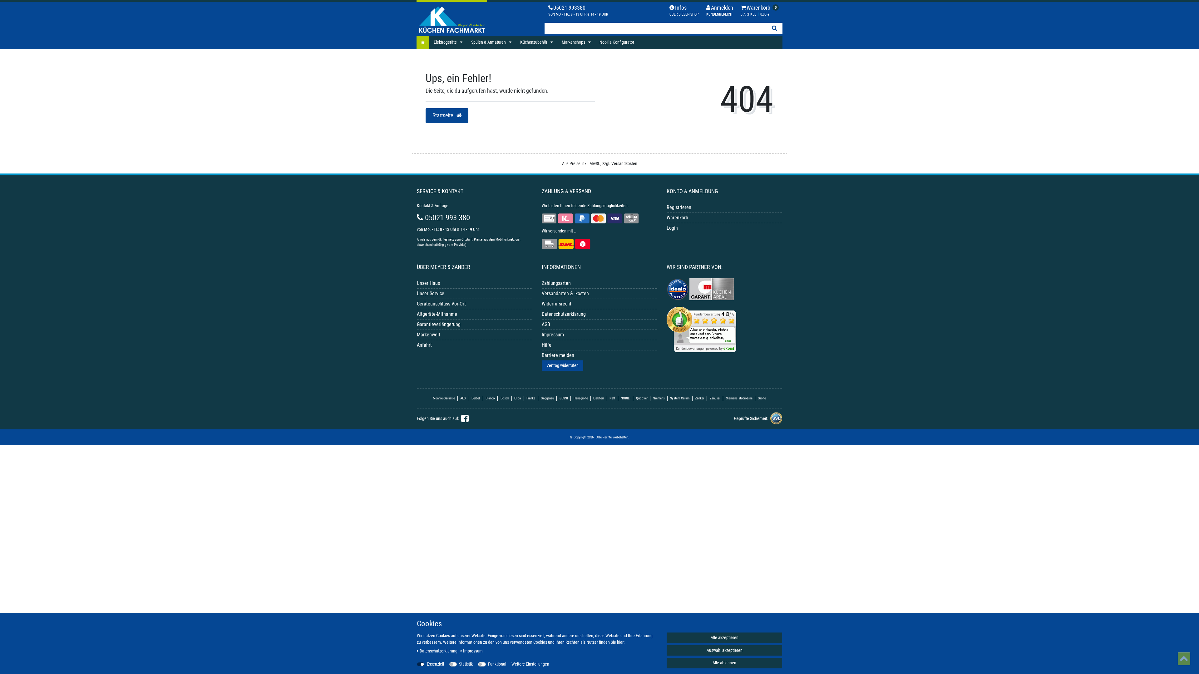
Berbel (475, 398)
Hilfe (546, 345)
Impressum (553, 335)
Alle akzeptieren (724, 637)
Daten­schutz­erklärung (439, 650)
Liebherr (598, 398)
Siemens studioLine (739, 398)
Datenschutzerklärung (564, 314)
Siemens (659, 398)
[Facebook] (464, 420)
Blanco (490, 398)
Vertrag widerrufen (562, 365)
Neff (612, 398)
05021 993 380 (446, 217)
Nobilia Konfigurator (617, 42)
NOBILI (625, 398)
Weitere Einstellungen (530, 664)
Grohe (762, 398)
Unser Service (430, 293)
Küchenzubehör (534, 42)
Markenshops (574, 42)
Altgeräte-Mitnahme (437, 314)
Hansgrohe (581, 398)
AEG (463, 398)
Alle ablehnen (724, 662)
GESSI (564, 398)
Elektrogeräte (446, 42)
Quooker (642, 398)
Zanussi (715, 398)
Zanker (699, 398)
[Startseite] (423, 42)
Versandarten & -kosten (565, 293)
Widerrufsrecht (556, 304)
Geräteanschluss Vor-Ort (441, 304)
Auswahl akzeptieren (725, 650)
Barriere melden (558, 355)
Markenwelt (428, 335)
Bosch (505, 398)
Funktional (497, 664)
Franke (530, 398)
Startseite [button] (443, 115)
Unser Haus (428, 283)
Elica (517, 398)
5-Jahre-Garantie (444, 398)
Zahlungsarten (556, 283)
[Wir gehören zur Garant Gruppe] (711, 288)
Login (672, 228)
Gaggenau (547, 398)
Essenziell (435, 664)
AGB (546, 324)
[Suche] (774, 28)
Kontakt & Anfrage (432, 205)
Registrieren (679, 207)
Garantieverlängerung (439, 324)
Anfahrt (424, 345)
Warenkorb (677, 218)
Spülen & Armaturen (489, 42)
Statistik (466, 664)
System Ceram (679, 398)
